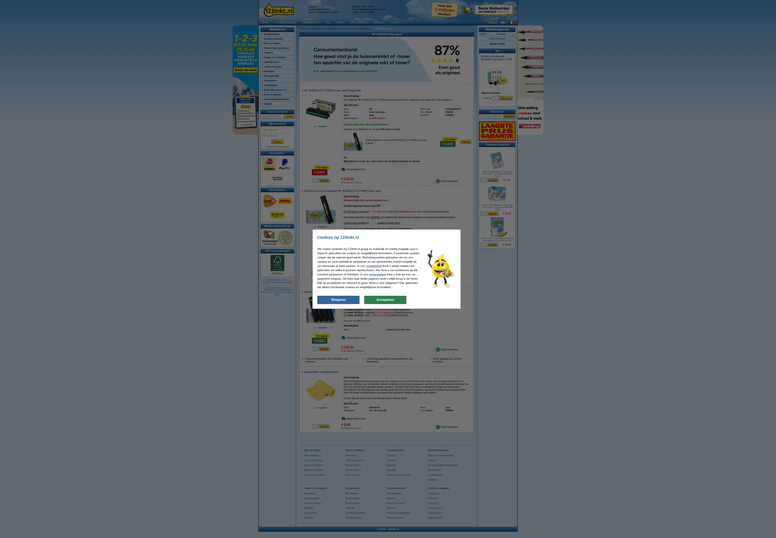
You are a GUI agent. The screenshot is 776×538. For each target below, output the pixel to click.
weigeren (338, 299)
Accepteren (385, 299)
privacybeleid (377, 274)
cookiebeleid (374, 265)
